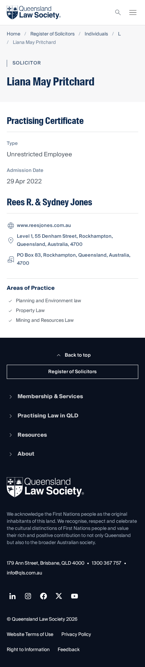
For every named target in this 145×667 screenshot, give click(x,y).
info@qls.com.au (24, 573)
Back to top (78, 355)
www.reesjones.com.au (44, 226)
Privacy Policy (76, 635)
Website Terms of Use (30, 635)
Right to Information (28, 650)
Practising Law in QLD (48, 415)
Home (13, 34)
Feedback (69, 650)
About (26, 454)
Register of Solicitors (52, 34)
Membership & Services (50, 396)
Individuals (96, 34)
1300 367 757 (106, 563)
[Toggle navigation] (132, 12)
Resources (32, 435)
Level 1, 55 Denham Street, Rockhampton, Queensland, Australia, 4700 (65, 240)
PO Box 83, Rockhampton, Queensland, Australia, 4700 (73, 259)
